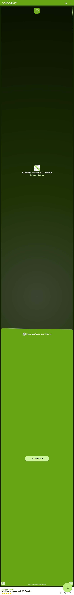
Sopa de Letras (7, 589)
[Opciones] (70, 593)
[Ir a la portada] (9, 2)
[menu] (70, 3)
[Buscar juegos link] (66, 3)
